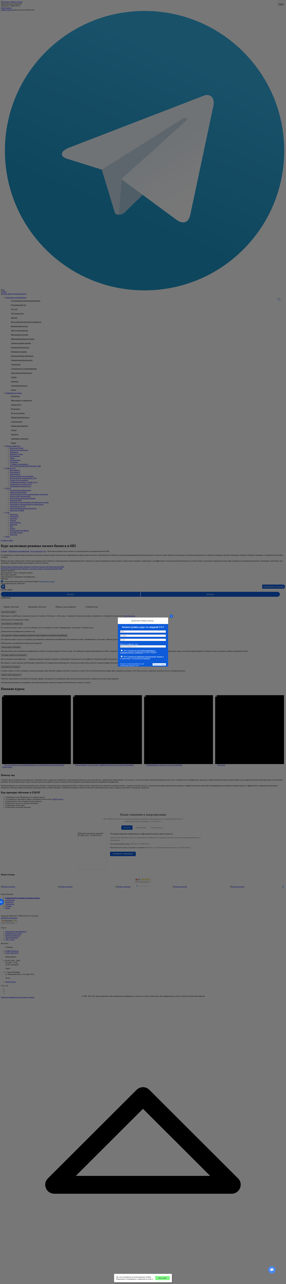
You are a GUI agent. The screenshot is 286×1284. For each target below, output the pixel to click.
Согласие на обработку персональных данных (145, 657)
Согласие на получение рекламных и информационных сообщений (138, 652)
